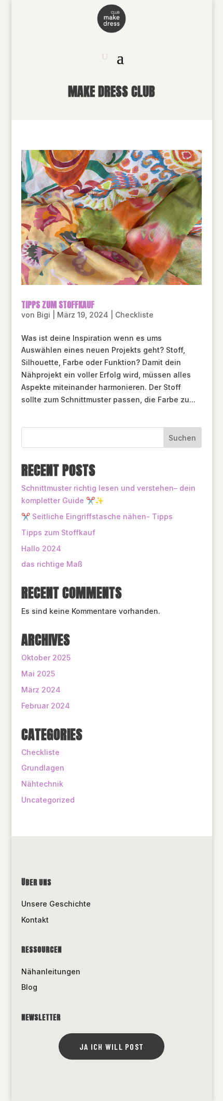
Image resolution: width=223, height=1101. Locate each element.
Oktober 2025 (46, 657)
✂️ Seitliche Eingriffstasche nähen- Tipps (97, 516)
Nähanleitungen (50, 971)
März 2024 (41, 689)
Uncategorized (48, 799)
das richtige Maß (51, 564)
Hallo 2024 (41, 548)
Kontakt (35, 919)
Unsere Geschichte (56, 903)
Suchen (182, 437)
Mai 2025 (38, 673)
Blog (29, 987)
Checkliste (134, 314)
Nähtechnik (42, 783)
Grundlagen (42, 767)
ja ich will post (111, 1046)
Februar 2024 (45, 705)
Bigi (43, 314)
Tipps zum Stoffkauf (57, 304)
